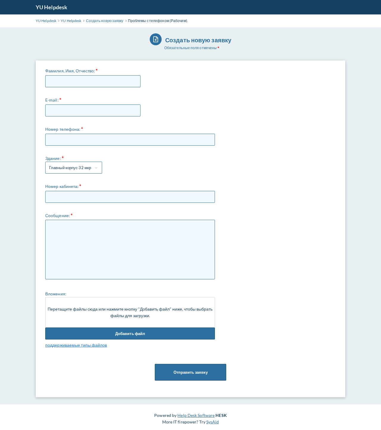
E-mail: (52, 99)
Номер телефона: (63, 129)
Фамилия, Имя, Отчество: (70, 70)
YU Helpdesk (51, 7)
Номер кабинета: (62, 186)
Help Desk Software (196, 415)
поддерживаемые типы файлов (76, 345)
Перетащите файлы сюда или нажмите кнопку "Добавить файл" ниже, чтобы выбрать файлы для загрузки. (130, 312)
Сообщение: (57, 215)
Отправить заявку (191, 372)
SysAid (212, 421)
